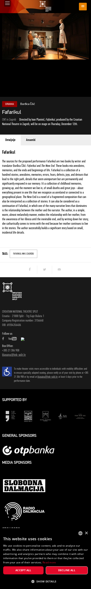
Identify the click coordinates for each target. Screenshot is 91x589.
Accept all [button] (23, 570)
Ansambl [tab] (31, 140)
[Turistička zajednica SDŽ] (80, 416)
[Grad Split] (28, 416)
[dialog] (45, 558)
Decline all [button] (66, 570)
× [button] (86, 533)
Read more (49, 562)
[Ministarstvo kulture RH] (10, 416)
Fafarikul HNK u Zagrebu (23, 253)
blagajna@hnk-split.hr (14, 355)
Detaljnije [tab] (10, 140)
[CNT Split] (45, 6)
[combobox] (80, 533)
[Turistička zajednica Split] (62, 416)
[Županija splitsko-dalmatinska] (45, 416)
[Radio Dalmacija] (24, 511)
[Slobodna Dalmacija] (24, 486)
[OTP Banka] (30, 450)
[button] (45, 581)
